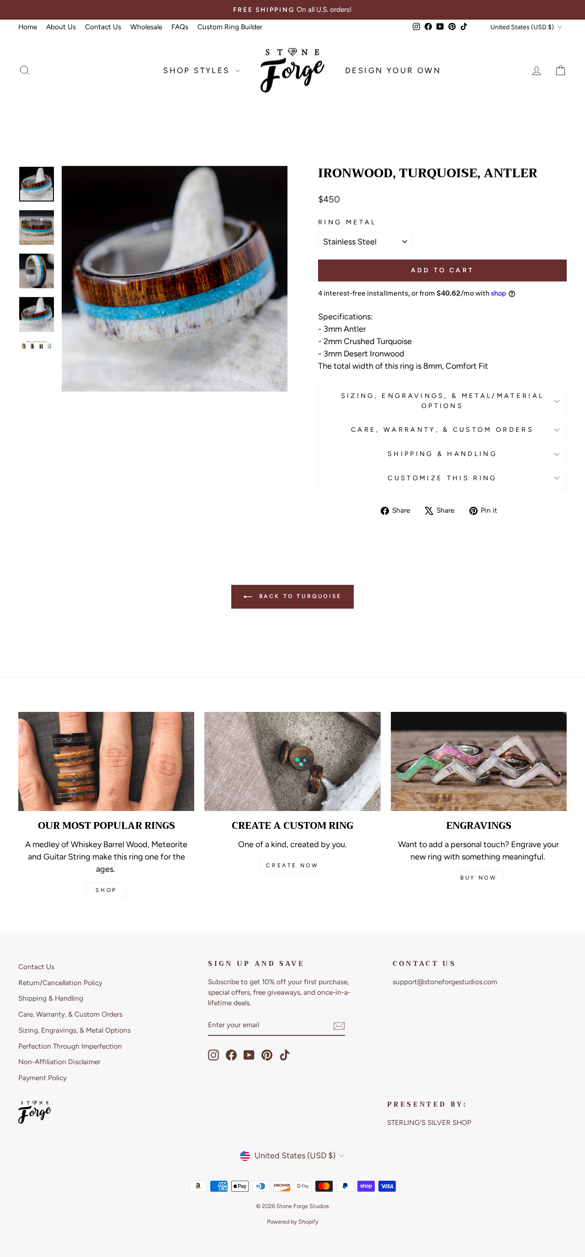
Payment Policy (42, 1077)
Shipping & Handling (442, 454)
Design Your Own (393, 70)
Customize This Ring (442, 478)
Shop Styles (198, 70)
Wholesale (146, 26)
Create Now (292, 865)
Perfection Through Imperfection (70, 1046)
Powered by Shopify (293, 1221)
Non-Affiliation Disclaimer (59, 1061)
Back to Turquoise (299, 596)
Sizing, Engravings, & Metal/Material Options (442, 401)
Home (27, 26)
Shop (106, 890)
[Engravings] (479, 761)
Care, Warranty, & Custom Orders (442, 429)
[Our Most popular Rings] (106, 761)
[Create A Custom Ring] (292, 761)
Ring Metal (347, 222)
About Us (61, 26)
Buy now (478, 878)
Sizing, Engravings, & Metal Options (74, 1030)
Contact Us (103, 26)
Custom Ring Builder (229, 26)
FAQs (179, 26)
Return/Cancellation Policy (60, 982)
